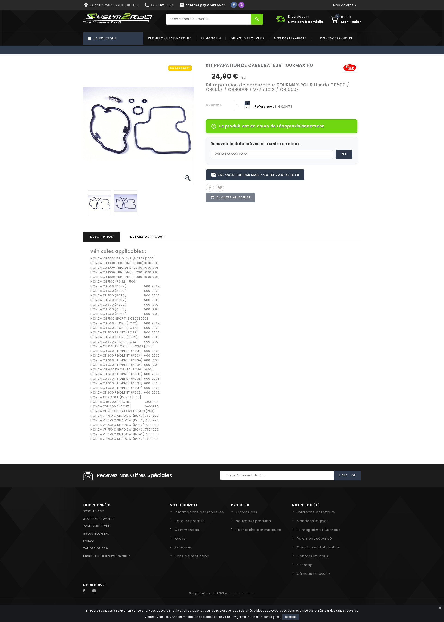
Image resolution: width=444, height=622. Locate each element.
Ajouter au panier (230, 197)
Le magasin (211, 38)
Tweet (220, 187)
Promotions (246, 512)
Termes (250, 593)
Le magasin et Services (319, 529)
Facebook (86, 591)
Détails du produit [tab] (148, 236)
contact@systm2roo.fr (112, 556)
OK (344, 154)
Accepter (290, 617)
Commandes (187, 529)
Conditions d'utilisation (318, 547)
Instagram (95, 591)
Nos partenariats (290, 38)
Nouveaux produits (253, 520)
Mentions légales (313, 520)
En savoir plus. (269, 617)
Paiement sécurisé (314, 538)
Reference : (264, 106)
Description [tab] (102, 236)
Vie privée (235, 593)
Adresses (183, 547)
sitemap (305, 564)
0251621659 (99, 548)
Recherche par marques (170, 38)
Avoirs (180, 538)
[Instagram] (241, 5)
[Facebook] (234, 5)
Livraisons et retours (316, 512)
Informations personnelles (199, 512)
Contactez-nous (336, 38)
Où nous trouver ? (247, 38)
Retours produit (189, 520)
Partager (210, 187)
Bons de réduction (192, 556)
